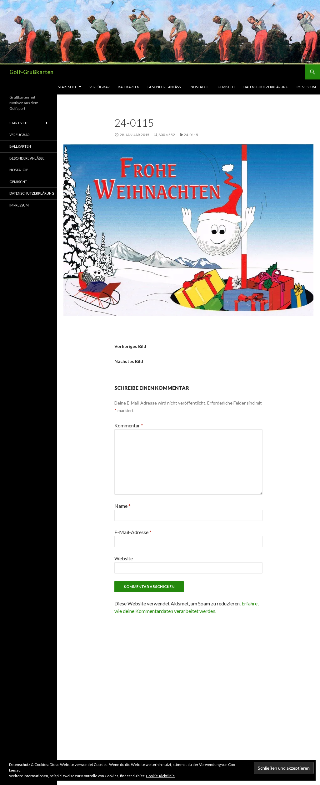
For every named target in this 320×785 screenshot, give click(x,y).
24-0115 (191, 134)
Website (123, 558)
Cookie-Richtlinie (160, 775)
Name (122, 506)
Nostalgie (200, 87)
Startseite (67, 87)
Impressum (306, 87)
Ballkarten (128, 87)
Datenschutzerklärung (265, 87)
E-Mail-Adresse (133, 532)
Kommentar (128, 425)
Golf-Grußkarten (31, 72)
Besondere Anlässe (165, 87)
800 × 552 (166, 134)
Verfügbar (99, 87)
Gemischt (226, 87)
